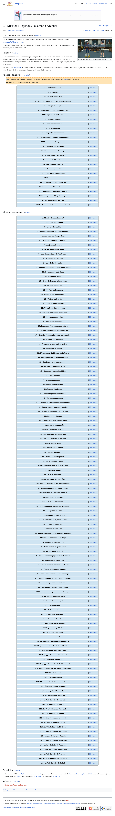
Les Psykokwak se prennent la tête (30, 774)
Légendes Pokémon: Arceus (13, 42)
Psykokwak (38, 776)
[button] (3, 3)
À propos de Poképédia (27, 807)
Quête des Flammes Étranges (16, 785)
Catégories (7, 790)
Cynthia (18, 776)
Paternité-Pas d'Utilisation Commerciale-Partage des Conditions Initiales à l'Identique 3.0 (54, 804)
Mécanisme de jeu (32, 790)
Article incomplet (18, 790)
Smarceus (17, 67)
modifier (65, 79)
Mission (38, 35)
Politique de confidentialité (11, 807)
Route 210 (56, 776)
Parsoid (68, 800)
